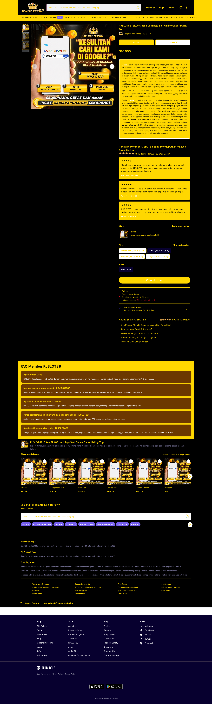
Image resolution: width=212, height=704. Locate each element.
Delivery (108, 626)
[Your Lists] (181, 8)
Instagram (149, 626)
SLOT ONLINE (134, 17)
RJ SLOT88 (148, 17)
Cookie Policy (70, 674)
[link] (26, 524)
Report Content (32, 603)
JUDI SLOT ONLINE (101, 17)
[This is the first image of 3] (34, 66)
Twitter (148, 634)
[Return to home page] (33, 7)
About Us (72, 626)
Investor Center (75, 630)
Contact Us (109, 651)
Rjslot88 (125, 65)
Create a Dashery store (79, 655)
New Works (42, 634)
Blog (39, 638)
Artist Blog (73, 651)
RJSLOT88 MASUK (188, 17)
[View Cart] (187, 8)
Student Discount (45, 643)
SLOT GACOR (83, 17)
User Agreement (43, 674)
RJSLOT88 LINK (119, 17)
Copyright (108, 647)
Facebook (149, 630)
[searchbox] (106, 516)
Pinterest (149, 643)
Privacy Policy (57, 674)
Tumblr (148, 639)
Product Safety (111, 643)
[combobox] (94, 7)
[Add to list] (44, 461)
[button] (25, 28)
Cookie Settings (111, 655)
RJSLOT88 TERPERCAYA (47, 17)
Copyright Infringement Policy (58, 603)
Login (39, 647)
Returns (107, 630)
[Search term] (137, 7)
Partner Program (76, 634)
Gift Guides (42, 626)
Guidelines (109, 638)
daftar (39, 651)
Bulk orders (42, 655)
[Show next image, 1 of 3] (112, 66)
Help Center (109, 634)
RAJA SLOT (70, 17)
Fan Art (40, 630)
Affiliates (72, 638)
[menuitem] (26, 17)
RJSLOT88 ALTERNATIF (166, 17)
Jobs (70, 647)
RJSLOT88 (26, 17)
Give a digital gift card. (146, 300)
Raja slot (134, 100)
